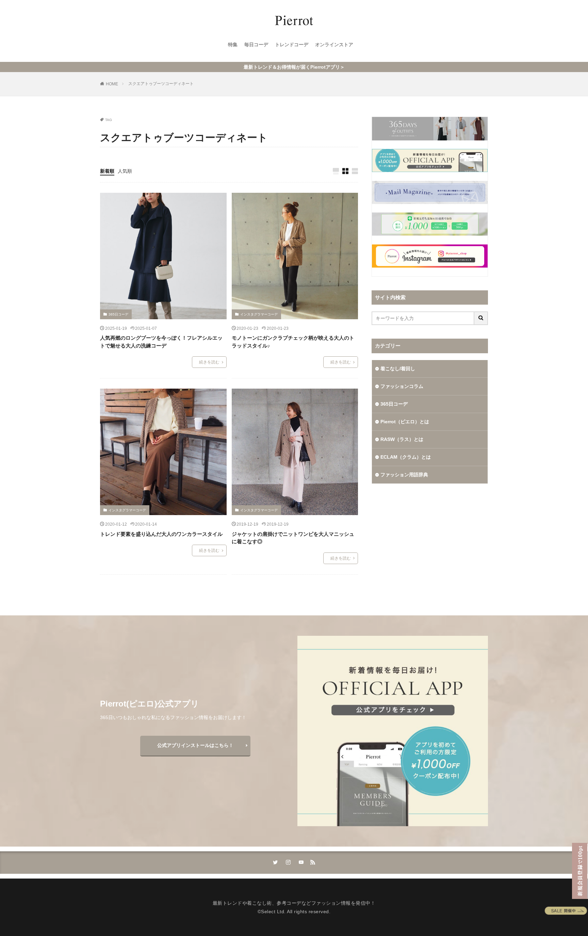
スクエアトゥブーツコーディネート (161, 83)
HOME (112, 84)
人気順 (125, 171)
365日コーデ (118, 314)
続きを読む (209, 362)
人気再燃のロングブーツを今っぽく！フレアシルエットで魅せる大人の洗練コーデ (161, 341)
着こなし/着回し (397, 368)
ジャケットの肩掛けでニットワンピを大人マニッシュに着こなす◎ (293, 538)
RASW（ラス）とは (401, 439)
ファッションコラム (401, 386)
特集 (233, 44)
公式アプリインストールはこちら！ (195, 745)
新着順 (107, 171)
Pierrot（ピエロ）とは (404, 421)
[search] (481, 318)
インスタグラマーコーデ (259, 314)
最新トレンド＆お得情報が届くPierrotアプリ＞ (294, 67)
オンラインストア (334, 44)
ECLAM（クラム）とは (405, 457)
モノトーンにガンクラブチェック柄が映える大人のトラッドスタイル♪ (293, 341)
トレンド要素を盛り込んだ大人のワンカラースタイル (161, 534)
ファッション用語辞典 (404, 474)
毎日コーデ (256, 44)
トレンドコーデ (291, 44)
